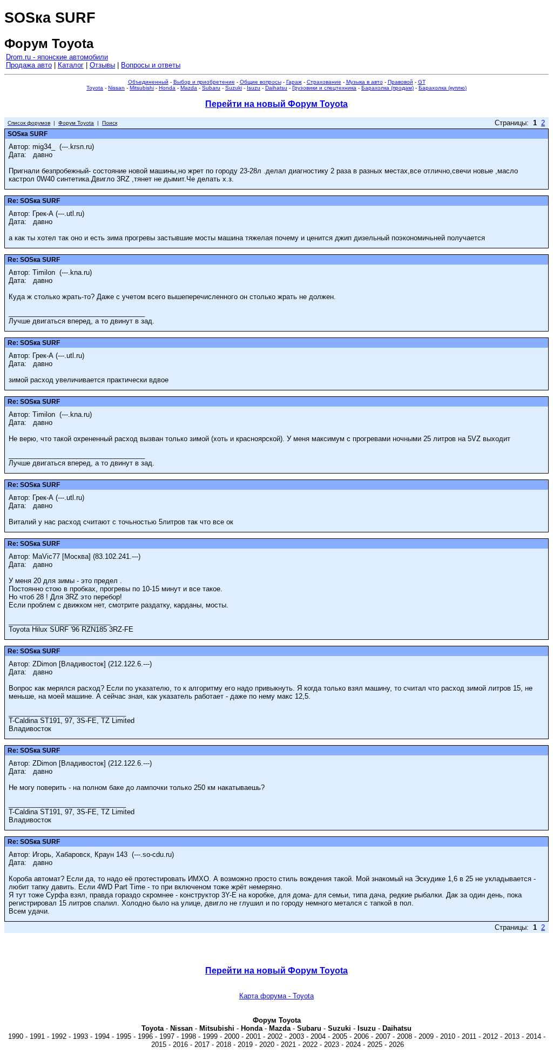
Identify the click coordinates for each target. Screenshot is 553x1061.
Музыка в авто (364, 82)
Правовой (400, 82)
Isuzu (253, 88)
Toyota (94, 88)
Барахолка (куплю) (443, 88)
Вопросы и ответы (150, 65)
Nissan (116, 88)
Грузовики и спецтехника (324, 88)
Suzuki (233, 88)
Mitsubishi (142, 88)
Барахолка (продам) (387, 88)
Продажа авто (29, 65)
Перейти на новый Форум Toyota (276, 104)
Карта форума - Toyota (276, 996)
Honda (167, 88)
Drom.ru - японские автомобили (57, 57)
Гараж (294, 82)
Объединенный (148, 82)
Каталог (71, 65)
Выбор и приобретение (204, 82)
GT (422, 82)
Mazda (188, 88)
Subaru (211, 88)
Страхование (324, 82)
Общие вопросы (260, 82)
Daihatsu (276, 88)
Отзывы (102, 65)
